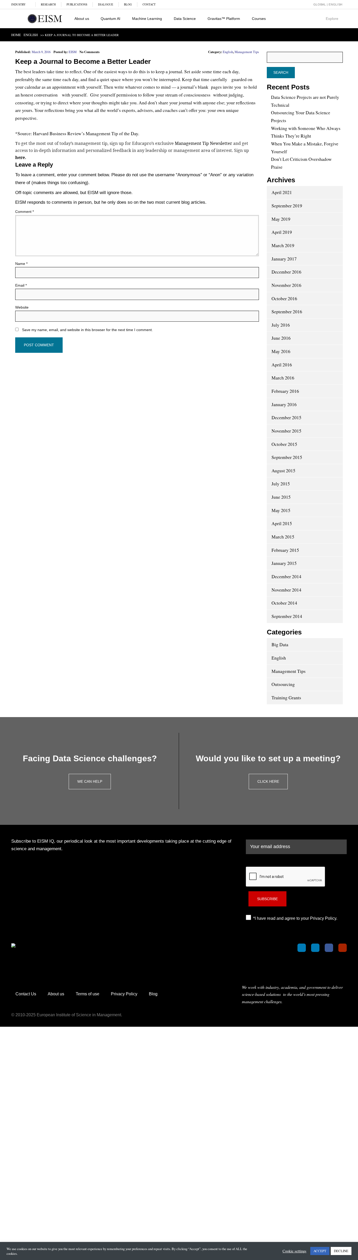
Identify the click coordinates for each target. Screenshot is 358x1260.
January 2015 (284, 563)
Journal (51, 61)
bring (70, 110)
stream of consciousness (187, 95)
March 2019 (283, 245)
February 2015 (285, 550)
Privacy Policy (124, 994)
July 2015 (281, 484)
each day (230, 72)
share (163, 103)
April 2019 (282, 232)
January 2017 (284, 259)
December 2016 (286, 272)
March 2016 (283, 378)
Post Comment (39, 345)
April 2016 (282, 365)
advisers (145, 110)
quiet (104, 79)
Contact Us (25, 994)
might (114, 103)
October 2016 (284, 299)
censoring (24, 103)
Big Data (280, 645)
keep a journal (169, 72)
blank (203, 87)
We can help (89, 781)
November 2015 (286, 431)
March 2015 (283, 537)
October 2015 (284, 444)
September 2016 (287, 312)
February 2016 (285, 391)
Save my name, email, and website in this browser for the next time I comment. (87, 330)
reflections (246, 103)
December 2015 (286, 418)
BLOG (128, 4)
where (75, 103)
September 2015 (287, 457)
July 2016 (281, 325)
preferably (24, 79)
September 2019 (287, 206)
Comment (24, 211)
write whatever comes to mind (142, 87)
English (228, 52)
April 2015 (282, 523)
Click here (268, 781)
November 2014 (286, 590)
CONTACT (149, 4)
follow (149, 95)
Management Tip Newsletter (203, 143)
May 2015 (281, 510)
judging (236, 95)
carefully (218, 79)
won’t (147, 79)
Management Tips (247, 52)
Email (21, 285)
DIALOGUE (105, 4)
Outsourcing (283, 684)
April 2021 (282, 192)
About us (56, 994)
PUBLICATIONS (77, 4)
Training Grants (286, 698)
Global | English (327, 4)
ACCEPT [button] (319, 1250)
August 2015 (283, 471)
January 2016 (284, 404)
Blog (153, 994)
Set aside (192, 72)
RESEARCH (48, 4)
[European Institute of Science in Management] (45, 18)
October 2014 (284, 603)
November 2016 (286, 285)
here (20, 157)
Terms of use (87, 994)
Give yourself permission (113, 95)
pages (216, 87)
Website (22, 307)
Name (21, 264)
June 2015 (281, 497)
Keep (23, 61)
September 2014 (287, 616)
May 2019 (281, 219)
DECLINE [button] (341, 1250)
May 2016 (281, 351)
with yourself (74, 95)
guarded (239, 79)
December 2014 (286, 577)
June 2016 (281, 338)
